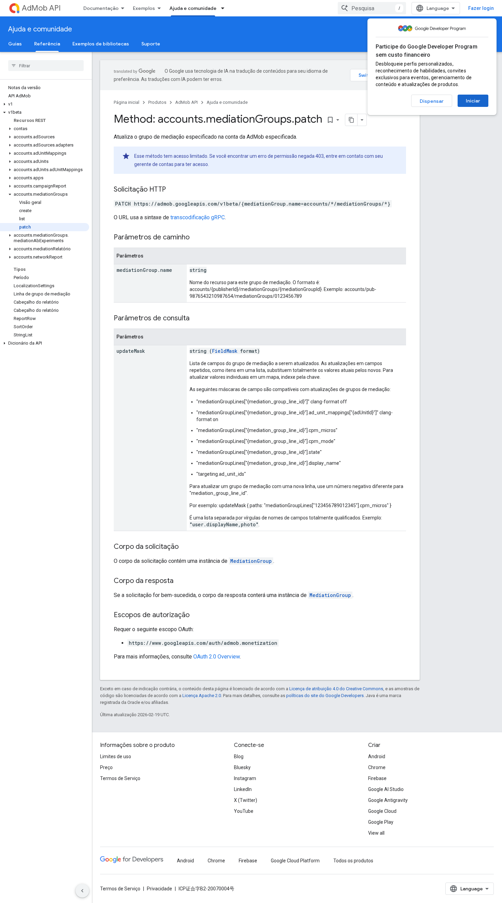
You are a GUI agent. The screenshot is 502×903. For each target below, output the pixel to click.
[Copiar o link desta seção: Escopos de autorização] (196, 615)
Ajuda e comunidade (193, 8)
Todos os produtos (353, 860)
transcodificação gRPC (197, 217)
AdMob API (41, 8)
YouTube (243, 811)
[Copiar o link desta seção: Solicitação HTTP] (173, 190)
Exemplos (144, 8)
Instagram (245, 778)
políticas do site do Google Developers (325, 695)
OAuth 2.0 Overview (216, 656)
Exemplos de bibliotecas (100, 44)
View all (376, 833)
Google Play (380, 822)
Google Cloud (382, 811)
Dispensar (432, 101)
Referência (47, 44)
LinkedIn (243, 789)
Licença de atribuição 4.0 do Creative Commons (336, 688)
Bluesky (242, 767)
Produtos (157, 102)
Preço (106, 767)
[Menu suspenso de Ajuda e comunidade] (225, 8)
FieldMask (224, 351)
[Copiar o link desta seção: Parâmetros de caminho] (196, 238)
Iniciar (473, 101)
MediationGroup (251, 561)
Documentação (100, 8)
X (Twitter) (245, 800)
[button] (44, 104)
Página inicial (126, 102)
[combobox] (372, 8)
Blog (238, 756)
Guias (15, 44)
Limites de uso (115, 756)
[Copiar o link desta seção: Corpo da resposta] (180, 581)
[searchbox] (46, 65)
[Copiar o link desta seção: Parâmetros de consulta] (196, 319)
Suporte (150, 44)
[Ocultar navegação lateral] (82, 891)
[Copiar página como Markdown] (351, 120)
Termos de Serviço (120, 778)
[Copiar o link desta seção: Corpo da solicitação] (185, 547)
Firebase (377, 778)
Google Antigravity (388, 800)
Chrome (377, 767)
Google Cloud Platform (295, 860)
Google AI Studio (386, 789)
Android (376, 756)
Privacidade (159, 888)
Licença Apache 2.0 (201, 695)
